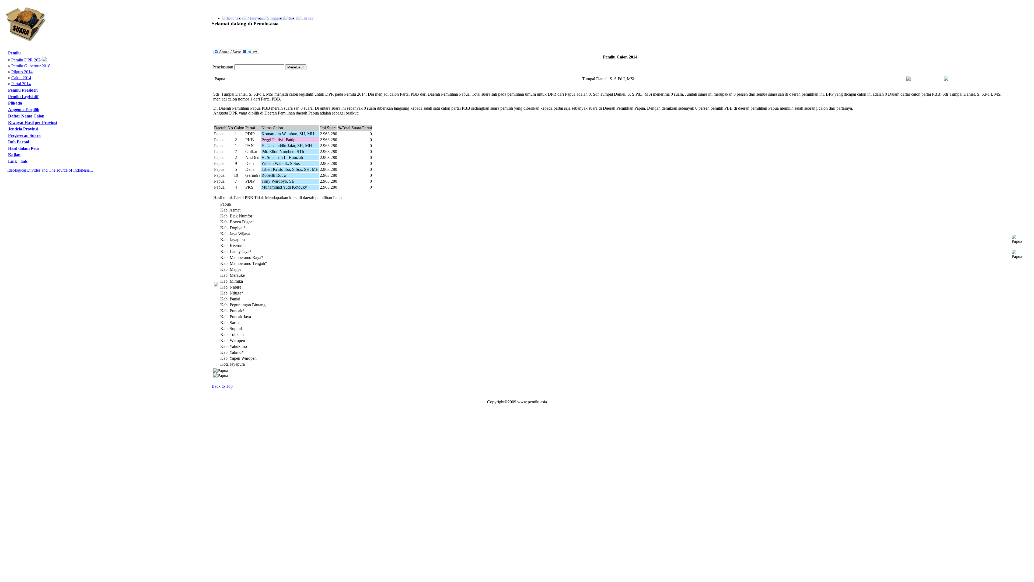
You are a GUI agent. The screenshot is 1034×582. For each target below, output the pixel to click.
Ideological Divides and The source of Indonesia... (50, 170)
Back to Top (222, 386)
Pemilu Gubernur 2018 (30, 66)
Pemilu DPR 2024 (27, 60)
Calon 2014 (21, 77)
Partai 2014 (21, 83)
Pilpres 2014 (22, 72)
